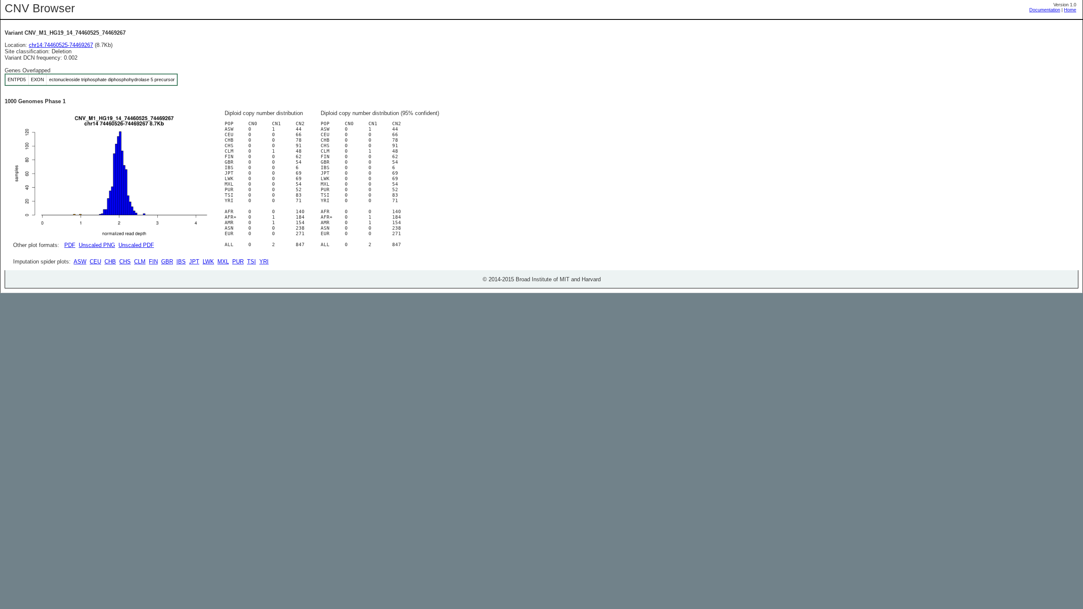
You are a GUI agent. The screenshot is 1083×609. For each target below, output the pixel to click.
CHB (110, 261)
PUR (238, 261)
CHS (125, 261)
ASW (80, 261)
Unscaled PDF (136, 245)
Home (1070, 9)
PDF (69, 245)
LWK (208, 261)
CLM (140, 261)
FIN (153, 261)
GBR (167, 261)
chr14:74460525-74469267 (61, 45)
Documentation (1044, 9)
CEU (95, 261)
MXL (223, 261)
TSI (251, 261)
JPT (194, 261)
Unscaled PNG (97, 245)
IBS (181, 261)
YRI (264, 261)
